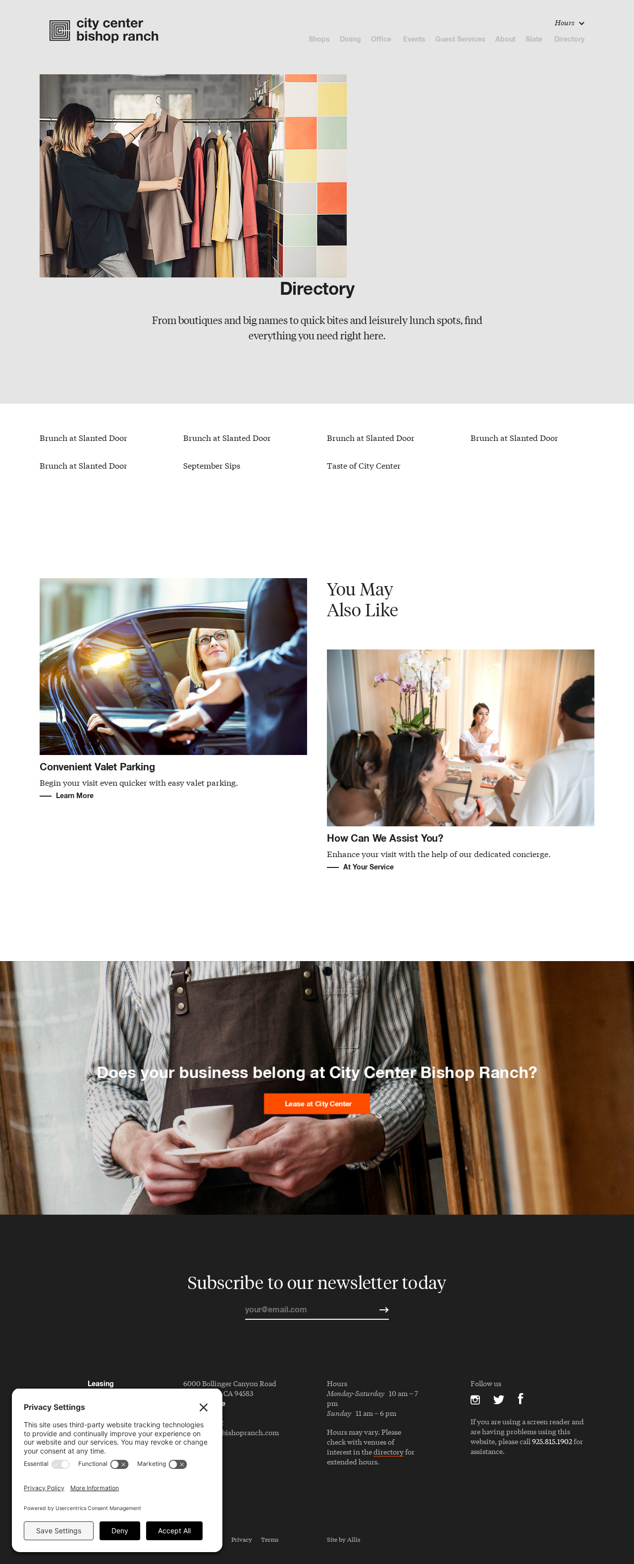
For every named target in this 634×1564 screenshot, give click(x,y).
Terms (269, 1539)
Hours (565, 22)
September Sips (211, 465)
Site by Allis (343, 1539)
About (505, 39)
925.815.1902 (552, 1441)
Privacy (241, 1539)
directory (388, 1452)
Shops (319, 39)
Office (382, 39)
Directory (569, 39)
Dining (350, 39)
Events (414, 39)
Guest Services (460, 39)
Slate (535, 39)
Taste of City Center (364, 465)
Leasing (101, 1383)
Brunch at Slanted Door (83, 437)
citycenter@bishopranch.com (231, 1432)
